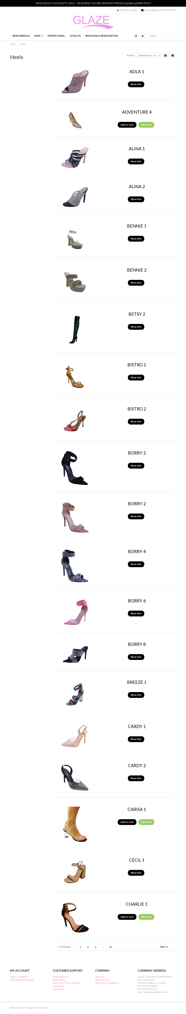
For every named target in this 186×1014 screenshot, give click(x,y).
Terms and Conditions (106, 983)
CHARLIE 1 (136, 904)
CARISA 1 (137, 809)
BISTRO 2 (136, 408)
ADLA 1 (136, 71)
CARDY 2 (137, 765)
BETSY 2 (136, 314)
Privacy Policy (102, 980)
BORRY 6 (137, 600)
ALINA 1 (137, 148)
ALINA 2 (137, 186)
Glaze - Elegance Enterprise (32, 1007)
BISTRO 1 (136, 364)
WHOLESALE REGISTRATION (101, 35)
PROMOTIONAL (56, 35)
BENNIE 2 (136, 269)
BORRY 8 (137, 644)
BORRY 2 (137, 452)
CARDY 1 (137, 726)
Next (162, 947)
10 (110, 947)
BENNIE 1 (136, 225)
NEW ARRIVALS (21, 35)
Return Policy (59, 980)
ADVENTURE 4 (137, 112)
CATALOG (75, 35)
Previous (65, 947)
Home (13, 44)
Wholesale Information (22, 980)
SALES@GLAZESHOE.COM (160, 10)
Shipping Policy (61, 977)
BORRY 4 (137, 551)
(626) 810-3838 (128, 10)
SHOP (37, 35)
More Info (136, 84)
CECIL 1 (136, 860)
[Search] (173, 36)
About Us (100, 977)
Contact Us (58, 989)
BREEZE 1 (136, 682)
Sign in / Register (19, 977)
